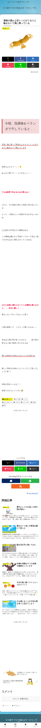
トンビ (25, 399)
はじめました (8, 402)
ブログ (17, 402)
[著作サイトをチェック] (11, 481)
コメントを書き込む (20, 699)
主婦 (34, 402)
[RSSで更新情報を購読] (20, 486)
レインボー (26, 402)
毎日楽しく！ (8, 399)
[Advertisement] (20, 95)
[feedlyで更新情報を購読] (30, 481)
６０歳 (18, 399)
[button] (33, 65)
